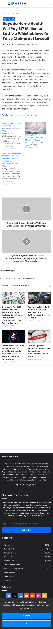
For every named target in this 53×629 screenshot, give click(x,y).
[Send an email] (12, 45)
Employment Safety (11, 565)
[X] (20, 484)
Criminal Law (8, 561)
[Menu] (3, 5)
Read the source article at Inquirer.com (19, 115)
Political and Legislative (13, 569)
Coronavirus (8, 557)
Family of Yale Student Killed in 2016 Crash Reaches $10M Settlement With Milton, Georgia (39, 312)
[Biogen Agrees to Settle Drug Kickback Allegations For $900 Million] (13, 136)
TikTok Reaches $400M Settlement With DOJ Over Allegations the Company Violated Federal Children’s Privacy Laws (13, 352)
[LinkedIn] (23, 484)
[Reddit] (29, 484)
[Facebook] (17, 484)
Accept (26, 615)
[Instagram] (32, 484)
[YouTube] (26, 484)
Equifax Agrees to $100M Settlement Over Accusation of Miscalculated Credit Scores (39, 351)
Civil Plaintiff (16, 13)
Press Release (9, 573)
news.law (8, 45)
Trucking (7, 580)
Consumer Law (9, 553)
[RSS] (35, 484)
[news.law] (16, 4)
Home (7, 13)
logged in (14, 278)
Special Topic (9, 577)
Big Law (6, 545)
